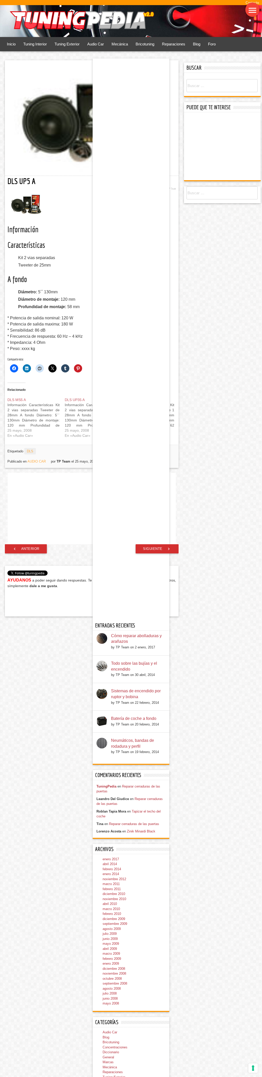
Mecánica (120, 44)
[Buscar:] (222, 86)
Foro (212, 44)
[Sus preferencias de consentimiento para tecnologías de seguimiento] (253, 1068)
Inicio (11, 44)
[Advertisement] (92, 508)
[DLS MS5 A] (36, 417)
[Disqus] (91, 657)
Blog (196, 44)
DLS (30, 451)
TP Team (172, 188)
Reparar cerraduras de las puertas (134, 1072)
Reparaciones (173, 44)
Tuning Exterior (67, 44)
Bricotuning (145, 44)
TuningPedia (106, 1034)
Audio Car (95, 44)
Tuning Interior (35, 44)
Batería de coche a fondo (133, 966)
